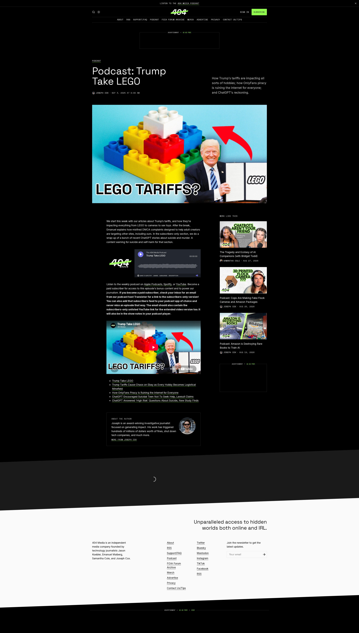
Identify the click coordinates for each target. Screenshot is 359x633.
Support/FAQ (140, 19)
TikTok (201, 563)
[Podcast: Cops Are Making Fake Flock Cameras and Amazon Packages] (243, 280)
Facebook (202, 568)
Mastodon (203, 553)
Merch (190, 19)
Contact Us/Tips (232, 19)
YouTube (181, 284)
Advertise (202, 19)
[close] (355, 3)
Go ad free (187, 32)
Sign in (244, 12)
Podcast (154, 19)
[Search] (93, 12)
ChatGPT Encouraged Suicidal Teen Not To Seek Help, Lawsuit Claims (153, 396)
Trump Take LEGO (122, 380)
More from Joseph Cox (124, 439)
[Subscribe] (264, 554)
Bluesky (201, 547)
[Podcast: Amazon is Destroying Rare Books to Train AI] (243, 326)
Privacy (215, 19)
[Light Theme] (98, 12)
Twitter (201, 542)
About (120, 19)
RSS (128, 19)
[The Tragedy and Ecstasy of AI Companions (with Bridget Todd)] (243, 234)
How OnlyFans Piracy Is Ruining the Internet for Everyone (145, 392)
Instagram (202, 558)
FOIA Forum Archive (173, 19)
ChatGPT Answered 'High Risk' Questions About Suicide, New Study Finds (155, 400)
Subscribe (259, 12)
